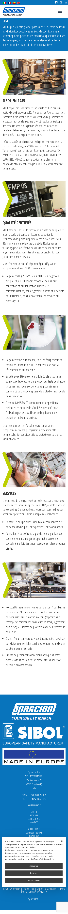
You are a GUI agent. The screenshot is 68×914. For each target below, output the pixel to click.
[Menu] (60, 11)
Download (34, 836)
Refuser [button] (33, 873)
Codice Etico (28, 889)
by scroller (33, 899)
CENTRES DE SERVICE (34, 832)
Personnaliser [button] (34, 880)
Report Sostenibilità (46, 889)
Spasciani (13, 11)
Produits (34, 815)
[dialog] (34, 862)
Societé (34, 812)
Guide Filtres (34, 829)
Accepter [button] (34, 866)
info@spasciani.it (34, 805)
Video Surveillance (38, 892)
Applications (34, 819)
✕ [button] (62, 841)
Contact (34, 822)
